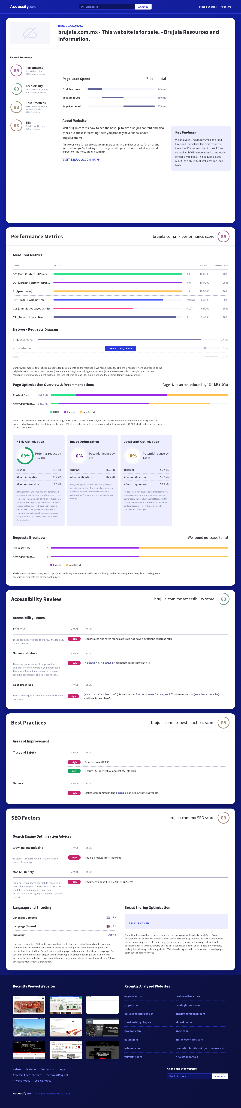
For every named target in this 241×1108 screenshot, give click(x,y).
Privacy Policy (21, 1080)
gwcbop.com (132, 1031)
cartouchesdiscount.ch (138, 1013)
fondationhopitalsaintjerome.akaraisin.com (202, 1048)
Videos (17, 1069)
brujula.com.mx (70, 26)
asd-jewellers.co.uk (188, 996)
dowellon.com (185, 1022)
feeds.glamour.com (188, 1005)
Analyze (143, 6)
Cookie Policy (42, 1080)
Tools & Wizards (208, 6)
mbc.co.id (182, 1031)
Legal (62, 1069)
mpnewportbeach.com (190, 1013)
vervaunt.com (133, 1057)
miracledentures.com (189, 1039)
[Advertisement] (144, 61)
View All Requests (120, 348)
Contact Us (48, 1069)
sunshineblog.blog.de (137, 1022)
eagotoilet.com (134, 996)
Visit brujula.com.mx (79, 159)
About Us (226, 6)
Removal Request (57, 1075)
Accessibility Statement (28, 1075)
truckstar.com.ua (187, 1057)
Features (30, 1069)
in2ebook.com (133, 1048)
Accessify (23, 6)
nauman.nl (131, 1039)
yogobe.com (132, 1005)
